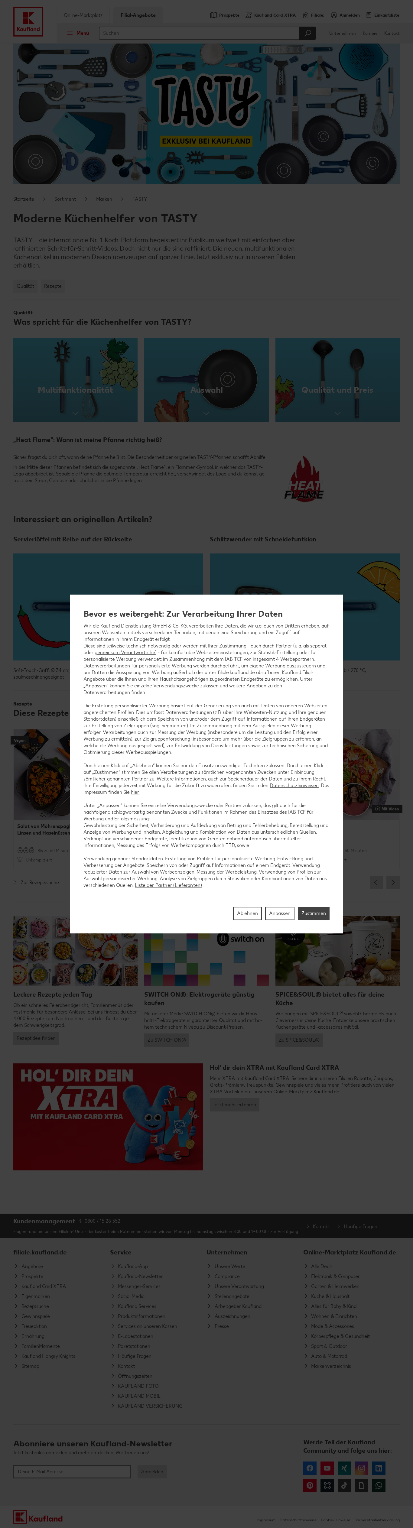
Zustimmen (313, 913)
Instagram (361, 1468)
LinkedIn (378, 1468)
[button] (75, 380)
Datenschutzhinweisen (294, 785)
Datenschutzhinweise (298, 1520)
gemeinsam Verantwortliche (125, 652)
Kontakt (392, 33)
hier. (135, 792)
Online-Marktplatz (83, 15)
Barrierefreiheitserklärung (377, 1520)
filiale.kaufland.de (40, 1252)
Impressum (266, 1520)
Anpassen (280, 913)
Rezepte (53, 286)
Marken (104, 199)
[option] (59, 799)
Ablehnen (247, 913)
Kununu (327, 1485)
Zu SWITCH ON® (167, 1040)
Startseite (23, 199)
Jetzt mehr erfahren (234, 1105)
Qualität (25, 286)
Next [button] (393, 882)
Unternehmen (342, 33)
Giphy (361, 1485)
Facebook (310, 1468)
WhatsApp (378, 1485)
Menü (82, 33)
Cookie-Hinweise (335, 1520)
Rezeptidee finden (36, 1038)
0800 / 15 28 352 (102, 1221)
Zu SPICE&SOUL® (299, 1040)
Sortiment (65, 199)
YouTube (327, 1468)
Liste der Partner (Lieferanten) (168, 885)
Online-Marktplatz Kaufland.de (349, 1252)
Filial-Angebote (138, 15)
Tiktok (344, 1485)
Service (121, 1252)
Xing (344, 1468)
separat (318, 646)
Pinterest (310, 1485)
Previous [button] (376, 882)
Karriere (370, 33)
